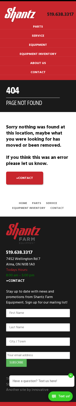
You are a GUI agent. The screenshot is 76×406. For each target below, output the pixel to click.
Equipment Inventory (38, 54)
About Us (38, 63)
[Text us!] (60, 397)
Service (38, 35)
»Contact (15, 281)
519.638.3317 (60, 14)
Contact (38, 72)
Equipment (38, 45)
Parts (38, 26)
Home (23, 203)
